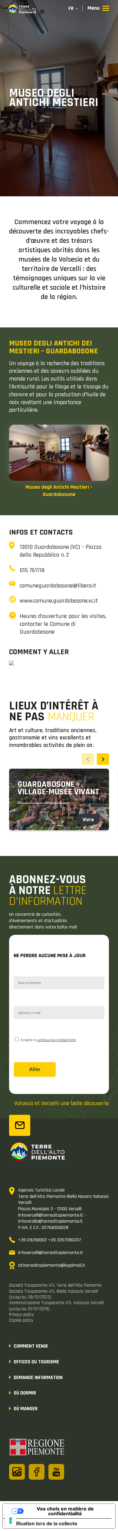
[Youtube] (56, 1472)
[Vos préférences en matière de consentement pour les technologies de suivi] (10, 1520)
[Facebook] (36, 1472)
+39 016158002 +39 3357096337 (49, 1240)
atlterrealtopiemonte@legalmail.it (51, 1265)
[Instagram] (17, 1472)
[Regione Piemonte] (37, 1448)
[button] (103, 759)
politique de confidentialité (56, 1040)
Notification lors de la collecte (42, 1523)
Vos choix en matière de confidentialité (65, 1511)
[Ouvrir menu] (98, 8)
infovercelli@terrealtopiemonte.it (50, 1253)
